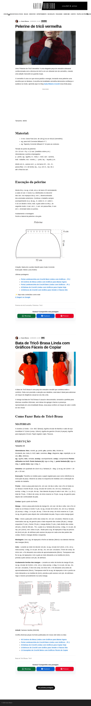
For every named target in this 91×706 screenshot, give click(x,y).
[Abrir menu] (9, 15)
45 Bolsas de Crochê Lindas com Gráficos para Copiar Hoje (43, 287)
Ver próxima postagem (45, 687)
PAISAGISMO (59, 14)
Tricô (40, 305)
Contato (73, 14)
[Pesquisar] (87, 14)
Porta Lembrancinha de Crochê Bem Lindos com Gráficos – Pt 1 (45, 284)
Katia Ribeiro (25, 21)
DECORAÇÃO (51, 14)
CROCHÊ (6, 14)
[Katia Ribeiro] (45, 5)
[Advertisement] (45, 102)
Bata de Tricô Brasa (21, 658)
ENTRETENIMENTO (41, 14)
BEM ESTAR (32, 14)
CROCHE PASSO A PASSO (16, 14)
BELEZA (26, 14)
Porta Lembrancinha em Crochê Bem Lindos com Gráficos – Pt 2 (45, 279)
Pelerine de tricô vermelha (23, 305)
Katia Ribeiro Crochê (52, 84)
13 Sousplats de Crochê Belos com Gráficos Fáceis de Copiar (44, 650)
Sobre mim (66, 14)
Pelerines (36, 305)
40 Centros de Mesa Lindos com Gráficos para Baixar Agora (44, 282)
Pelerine (44, 20)
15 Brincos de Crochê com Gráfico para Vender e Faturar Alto (44, 290)
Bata (43, 337)
